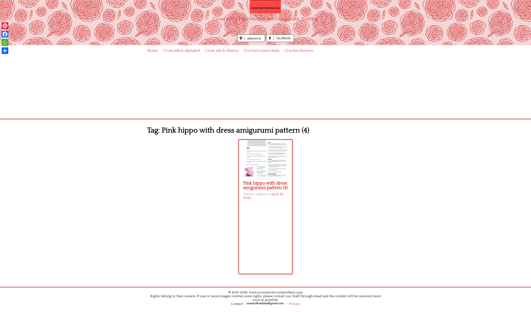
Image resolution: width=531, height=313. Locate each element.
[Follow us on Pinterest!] (251, 41)
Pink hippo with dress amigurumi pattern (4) (265, 185)
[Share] (5, 51)
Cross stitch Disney (222, 50)
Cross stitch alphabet (181, 50)
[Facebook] (5, 34)
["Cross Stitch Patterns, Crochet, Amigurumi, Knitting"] (265, 6)
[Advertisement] (265, 87)
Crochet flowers (299, 50)
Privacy (294, 304)
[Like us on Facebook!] (280, 41)
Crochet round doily (261, 50)
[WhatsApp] (5, 42)
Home (152, 50)
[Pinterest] (5, 26)
